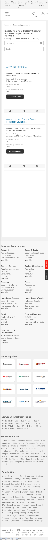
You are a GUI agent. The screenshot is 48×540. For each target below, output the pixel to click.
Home (7, 532)
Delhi (43, 454)
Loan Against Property (41, 3)
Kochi (40, 497)
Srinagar (13, 515)
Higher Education (7, 287)
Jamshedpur (7, 497)
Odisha (4, 456)
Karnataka (24, 448)
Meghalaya (14, 454)
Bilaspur (5, 484)
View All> (28, 292)
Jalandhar (29, 494)
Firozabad (23, 489)
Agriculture (29, 274)
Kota (12, 500)
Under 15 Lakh (36, 423)
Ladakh (4, 464)
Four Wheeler (6, 255)
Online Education (7, 290)
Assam (37, 441)
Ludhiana (6, 502)
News (17, 535)
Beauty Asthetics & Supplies (35, 253)
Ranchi (36, 513)
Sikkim (42, 456)
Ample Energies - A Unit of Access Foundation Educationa (21, 120)
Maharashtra (36, 451)
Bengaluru (35, 479)
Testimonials (26, 535)
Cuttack (26, 487)
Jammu (38, 494)
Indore (5, 494)
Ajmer (22, 476)
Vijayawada (14, 521)
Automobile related (8, 253)
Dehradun (35, 487)
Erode (4, 489)
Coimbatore (16, 487)
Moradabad (7, 505)
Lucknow (40, 500)
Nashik (40, 505)
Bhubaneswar (34, 481)
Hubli (32, 492)
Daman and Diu (32, 443)
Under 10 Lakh (22, 423)
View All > (4, 260)
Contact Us (25, 532)
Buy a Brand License (7, 3)
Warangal (39, 521)
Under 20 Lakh (8, 426)
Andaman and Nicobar (34, 462)
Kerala (33, 448)
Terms (35, 535)
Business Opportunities (21, 25)
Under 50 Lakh (8, 429)
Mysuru (25, 505)
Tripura (15, 459)
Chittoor (5, 487)
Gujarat (4, 446)
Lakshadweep (7, 451)
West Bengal (6, 462)
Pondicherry (14, 456)
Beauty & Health (31, 250)
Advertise (27, 2)
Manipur (4, 454)
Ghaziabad (33, 489)
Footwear (28, 290)
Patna (23, 510)
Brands (43, 532)
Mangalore (24, 502)
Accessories (30, 285)
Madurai (15, 502)
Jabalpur (13, 494)
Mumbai (17, 505)
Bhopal (23, 481)
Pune (16, 513)
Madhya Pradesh (22, 451)
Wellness (28, 258)
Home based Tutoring (9, 306)
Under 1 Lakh (7, 421)
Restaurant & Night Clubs (34, 322)
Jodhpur (25, 497)
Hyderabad (40, 492)
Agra (4, 476)
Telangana (18, 462)
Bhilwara (15, 481)
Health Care (29, 255)
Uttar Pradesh (38, 459)
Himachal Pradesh (26, 446)
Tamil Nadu (6, 459)
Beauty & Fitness (7, 301)
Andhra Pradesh (8, 441)
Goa (42, 443)
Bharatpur (6, 481)
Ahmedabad (13, 476)
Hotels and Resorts (32, 301)
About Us (15, 532)
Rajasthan (34, 456)
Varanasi (38, 518)
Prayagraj (31, 510)
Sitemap (42, 535)
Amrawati (30, 476)
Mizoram (25, 454)
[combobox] (24, 43)
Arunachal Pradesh (24, 441)
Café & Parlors (30, 317)
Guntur (42, 489)
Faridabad (13, 489)
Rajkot (29, 513)
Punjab (24, 456)
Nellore (18, 508)
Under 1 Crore (22, 429)
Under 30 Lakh (37, 426)
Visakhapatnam (27, 521)
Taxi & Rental (30, 303)
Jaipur (21, 494)
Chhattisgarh (18, 443)
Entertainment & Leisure (10, 336)
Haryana (13, 446)
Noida (34, 508)
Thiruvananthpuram (33, 515)
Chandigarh (6, 443)
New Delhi (26, 508)
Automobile (29, 269)
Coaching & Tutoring (9, 285)
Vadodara (29, 518)
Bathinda (25, 479)
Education (29, 271)
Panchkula (6, 510)
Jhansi (17, 497)
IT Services (5, 276)
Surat (20, 515)
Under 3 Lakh (34, 421)
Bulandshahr (16, 484)
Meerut (33, 502)
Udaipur (14, 518)
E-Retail (4, 322)
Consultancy (6, 274)
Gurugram (6, 492)
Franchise (7, 25)
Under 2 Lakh (20, 421)
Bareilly (17, 479)
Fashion (28, 282)
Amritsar (39, 476)
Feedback (34, 532)
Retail (3, 314)
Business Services (8, 266)
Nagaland (35, 454)
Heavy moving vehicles (10, 258)
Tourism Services (32, 306)
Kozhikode (30, 500)
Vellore (5, 521)
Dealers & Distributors (34, 266)
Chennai (37, 484)
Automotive (5, 250)
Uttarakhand (25, 459)
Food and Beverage (33, 314)
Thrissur (5, 518)
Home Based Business (10, 298)
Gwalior (25, 492)
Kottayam (20, 500)
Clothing (28, 287)
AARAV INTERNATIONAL (17, 67)
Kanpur (33, 497)
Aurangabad (7, 479)
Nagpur (33, 505)
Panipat (16, 510)
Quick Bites (29, 319)
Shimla (5, 515)
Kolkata (5, 500)
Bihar (43, 441)
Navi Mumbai (7, 508)
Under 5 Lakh (8, 423)
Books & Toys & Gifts (9, 317)
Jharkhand (13, 448)
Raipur (22, 513)
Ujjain (21, 518)
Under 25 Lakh (22, 426)
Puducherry (7, 513)
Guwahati (16, 492)
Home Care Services (9, 303)
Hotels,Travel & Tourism (35, 298)
